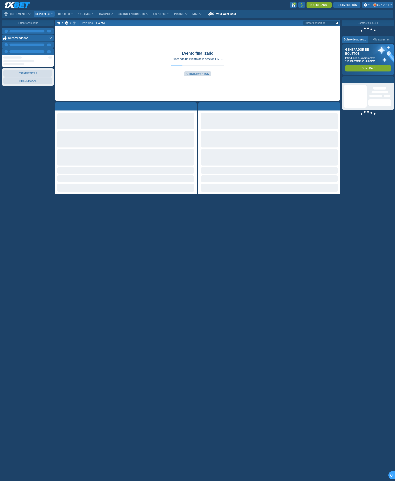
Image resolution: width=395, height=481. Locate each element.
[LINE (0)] (58, 23)
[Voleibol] (66, 23)
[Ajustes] (367, 5)
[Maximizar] (50, 31)
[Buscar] (337, 23)
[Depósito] (301, 5)
